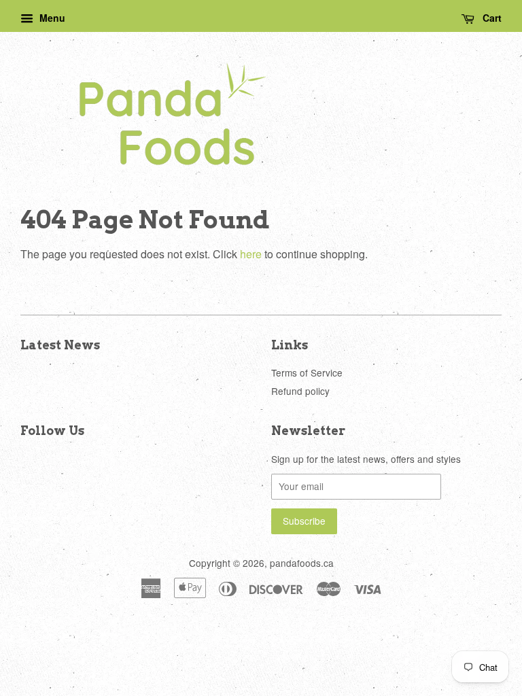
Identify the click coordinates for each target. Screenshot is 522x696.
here (251, 254)
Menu (51, 17)
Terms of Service (307, 372)
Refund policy (300, 391)
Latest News (60, 345)
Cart (491, 17)
